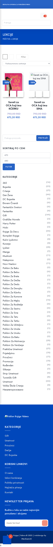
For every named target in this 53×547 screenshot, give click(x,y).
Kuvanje (7, 244)
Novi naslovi (9, 264)
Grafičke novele (11, 219)
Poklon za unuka (11, 329)
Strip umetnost (10, 373)
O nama (9, 473)
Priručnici (7, 357)
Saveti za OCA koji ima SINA (39, 105)
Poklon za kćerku (12, 292)
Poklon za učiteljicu (13, 325)
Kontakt (9, 492)
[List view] (11, 56)
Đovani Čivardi (10, 203)
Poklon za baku (11, 268)
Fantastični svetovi (12, 207)
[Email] (45, 5)
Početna (6, 39)
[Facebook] (35, 5)
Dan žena (8, 195)
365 (5, 183)
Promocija (8, 361)
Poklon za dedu (11, 284)
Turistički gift (9, 377)
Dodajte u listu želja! (13, 94)
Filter (9, 167)
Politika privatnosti (14, 482)
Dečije (8, 450)
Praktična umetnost (13, 349)
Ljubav (6, 248)
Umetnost (8, 382)
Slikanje (7, 369)
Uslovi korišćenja (13, 478)
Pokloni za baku (11, 337)
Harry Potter (9, 223)
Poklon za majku (11, 300)
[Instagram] (40, 5)
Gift (5, 215)
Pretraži (43, 138)
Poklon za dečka (11, 280)
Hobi (5, 227)
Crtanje (6, 191)
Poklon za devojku (12, 288)
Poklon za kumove (12, 296)
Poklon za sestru (11, 308)
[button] (20, 94)
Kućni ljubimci (10, 240)
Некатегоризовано (13, 389)
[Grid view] (5, 56)
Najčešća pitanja (13, 487)
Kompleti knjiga (11, 236)
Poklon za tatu (10, 317)
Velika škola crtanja (13, 385)
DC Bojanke (9, 199)
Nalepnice (8, 260)
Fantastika (8, 211)
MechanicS (26, 538)
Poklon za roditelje (13, 304)
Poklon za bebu (11, 272)
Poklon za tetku (11, 321)
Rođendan (8, 365)
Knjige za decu (11, 231)
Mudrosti (7, 256)
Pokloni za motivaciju (14, 341)
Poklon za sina (10, 313)
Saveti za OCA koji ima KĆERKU (13, 105)
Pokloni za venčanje (13, 345)
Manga (6, 252)
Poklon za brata (11, 276)
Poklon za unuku (11, 333)
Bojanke (7, 187)
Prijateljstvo (9, 353)
